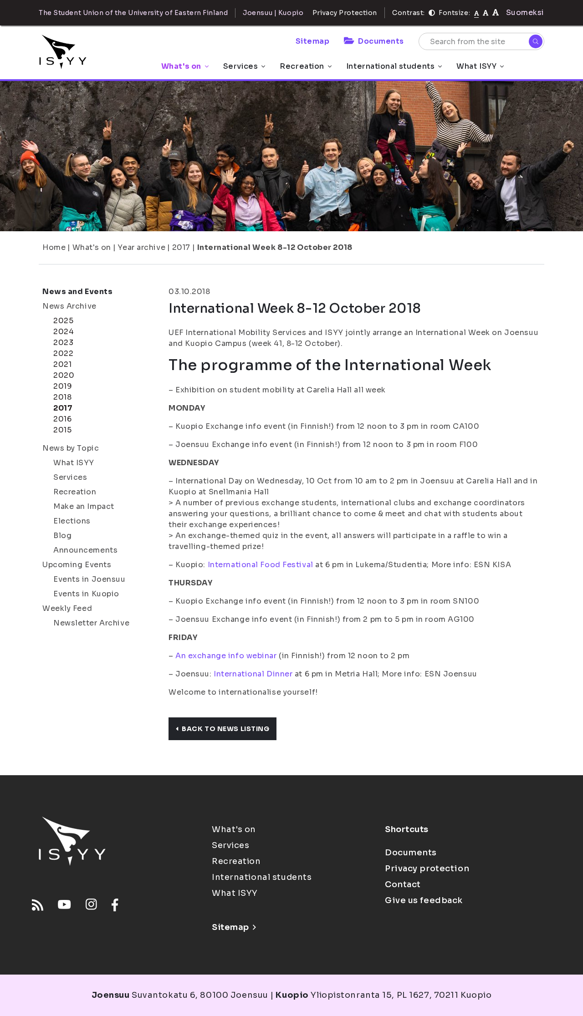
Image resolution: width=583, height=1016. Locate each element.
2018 (62, 397)
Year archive (141, 247)
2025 (63, 320)
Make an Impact (83, 506)
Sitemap (313, 41)
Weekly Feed (67, 608)
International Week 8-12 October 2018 (275, 247)
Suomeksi (525, 12)
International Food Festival (259, 564)
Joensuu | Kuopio (273, 13)
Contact (403, 884)
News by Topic (70, 448)
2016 (62, 419)
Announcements (85, 550)
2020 (63, 375)
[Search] (535, 41)
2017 (181, 247)
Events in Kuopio (86, 594)
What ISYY (476, 66)
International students (390, 66)
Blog (62, 535)
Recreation (302, 66)
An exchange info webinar (225, 655)
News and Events (77, 291)
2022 (63, 353)
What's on (181, 66)
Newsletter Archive (91, 623)
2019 (62, 386)
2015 (62, 430)
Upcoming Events (76, 564)
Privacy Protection (344, 13)
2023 (63, 342)
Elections (72, 521)
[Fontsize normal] (476, 13)
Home (54, 247)
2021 (62, 364)
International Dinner (253, 674)
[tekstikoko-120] (495, 12)
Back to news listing (225, 729)
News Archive (69, 306)
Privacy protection (427, 869)
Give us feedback (424, 900)
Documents (381, 41)
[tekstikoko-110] (485, 12)
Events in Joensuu (89, 579)
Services (240, 66)
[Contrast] (432, 13)
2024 (63, 331)
